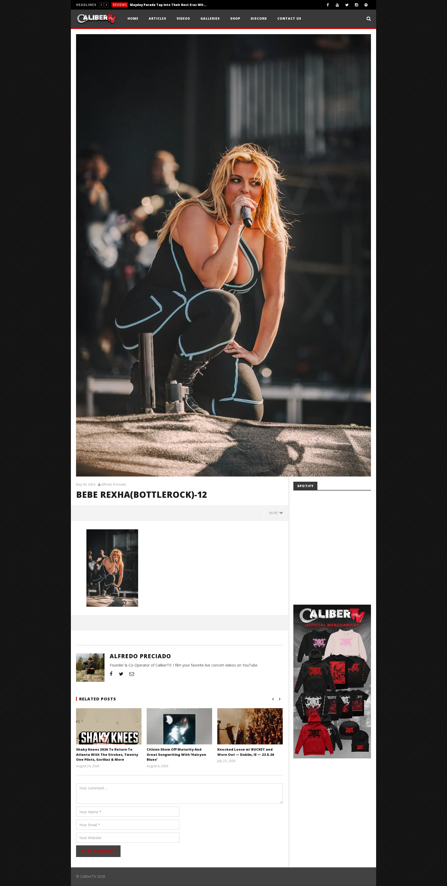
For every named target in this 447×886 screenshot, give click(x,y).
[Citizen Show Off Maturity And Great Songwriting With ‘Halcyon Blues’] (179, 732)
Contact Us (289, 18)
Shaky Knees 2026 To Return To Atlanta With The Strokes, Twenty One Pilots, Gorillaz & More (107, 754)
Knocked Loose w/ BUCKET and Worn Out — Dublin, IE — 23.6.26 (245, 752)
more (274, 513)
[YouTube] (337, 5)
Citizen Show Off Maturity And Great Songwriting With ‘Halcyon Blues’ (176, 754)
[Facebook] (328, 5)
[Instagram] (356, 5)
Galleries (210, 18)
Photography (126, 5)
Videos (183, 18)
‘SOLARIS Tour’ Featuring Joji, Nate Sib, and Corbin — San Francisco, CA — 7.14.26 (181, 5)
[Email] (131, 674)
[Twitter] (347, 5)
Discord (259, 18)
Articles (157, 18)
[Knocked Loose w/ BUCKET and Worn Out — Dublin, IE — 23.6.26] (250, 732)
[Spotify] (366, 5)
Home (133, 18)
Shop (235, 18)
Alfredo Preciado (113, 484)
